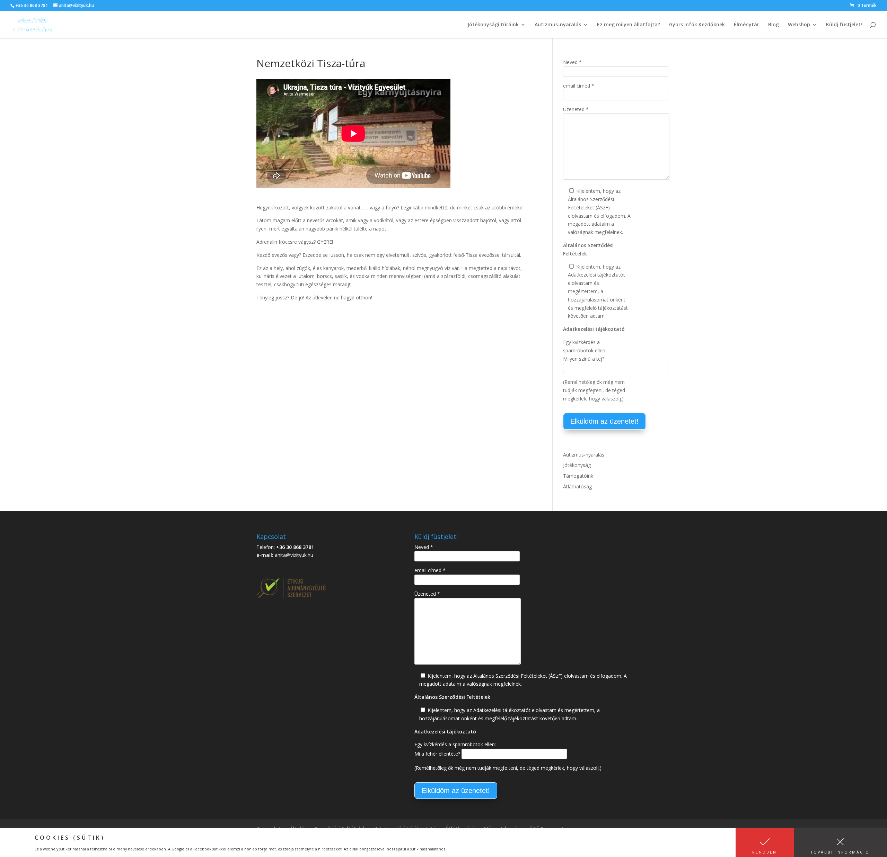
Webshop (799, 25)
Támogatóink (578, 475)
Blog (773, 25)
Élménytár (746, 25)
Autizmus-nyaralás (558, 25)
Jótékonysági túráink (493, 25)
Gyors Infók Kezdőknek (697, 25)
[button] (765, 842)
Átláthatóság (577, 486)
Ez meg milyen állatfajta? (628, 25)
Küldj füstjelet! (844, 25)
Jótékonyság (577, 465)
